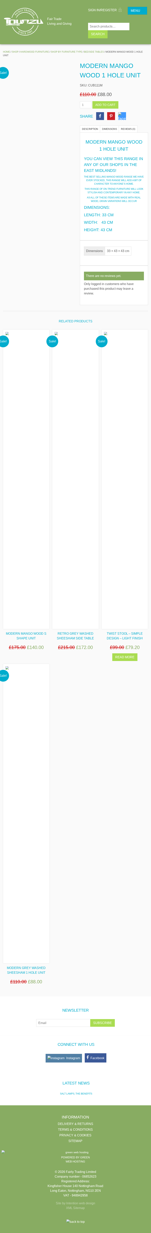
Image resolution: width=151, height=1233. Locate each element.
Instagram (72, 1058)
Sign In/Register (103, 10)
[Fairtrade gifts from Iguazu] (23, 22)
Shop (15, 51)
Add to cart (105, 104)
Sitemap (75, 1141)
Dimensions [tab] (109, 129)
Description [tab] (90, 129)
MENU (135, 10)
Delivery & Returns (75, 1124)
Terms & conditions (75, 1129)
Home (6, 51)
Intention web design (80, 1203)
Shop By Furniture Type (66, 51)
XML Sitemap (75, 1208)
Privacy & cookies (75, 1135)
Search (98, 34)
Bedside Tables (94, 51)
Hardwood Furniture (34, 51)
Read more (124, 657)
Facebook (97, 1058)
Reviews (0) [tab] (128, 129)
